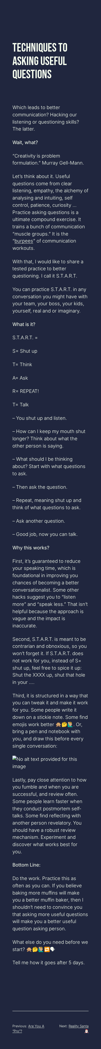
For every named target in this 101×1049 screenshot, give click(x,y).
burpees (24, 241)
